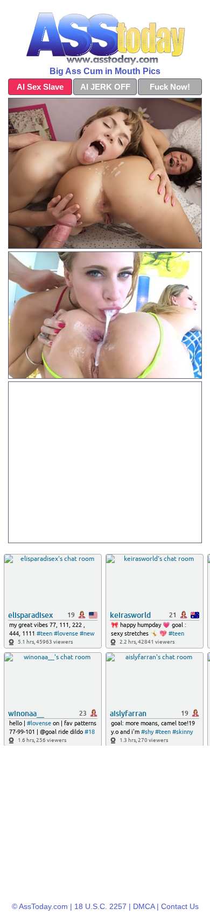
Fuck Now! (170, 86)
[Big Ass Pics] (105, 35)
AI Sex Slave (40, 86)
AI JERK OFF (105, 86)
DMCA (144, 906)
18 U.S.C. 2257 (100, 906)
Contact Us (180, 906)
